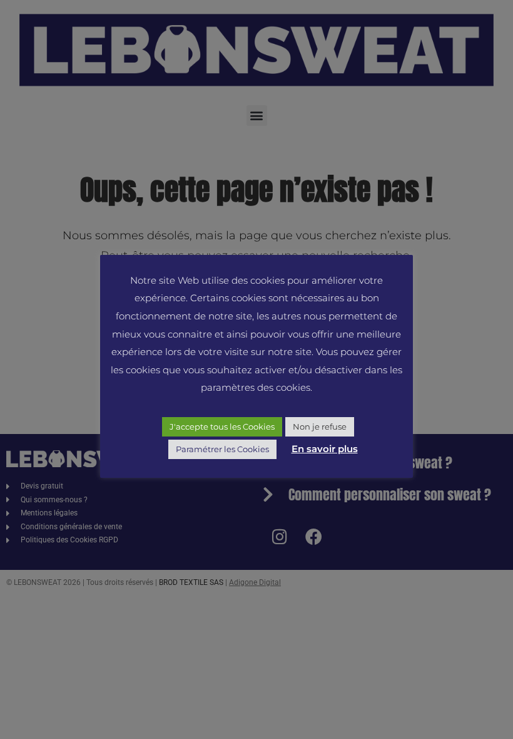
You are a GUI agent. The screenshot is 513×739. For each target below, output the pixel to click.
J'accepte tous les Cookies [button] (222, 426)
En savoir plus (325, 449)
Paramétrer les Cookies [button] (222, 449)
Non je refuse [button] (320, 426)
